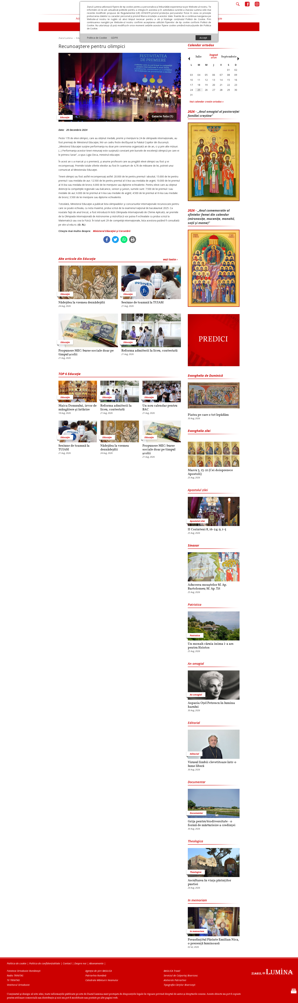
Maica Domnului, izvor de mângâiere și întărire (77, 408)
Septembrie (229, 57)
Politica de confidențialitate (44, 963)
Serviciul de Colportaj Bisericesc (181, 975)
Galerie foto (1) (162, 116)
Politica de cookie (16, 963)
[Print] (133, 239)
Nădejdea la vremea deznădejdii (81, 303)
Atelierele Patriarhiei (175, 980)
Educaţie (64, 117)
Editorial (194, 723)
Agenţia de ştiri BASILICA (98, 970)
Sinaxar (193, 545)
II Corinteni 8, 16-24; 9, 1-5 (207, 530)
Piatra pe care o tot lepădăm (208, 415)
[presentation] (188, 57)
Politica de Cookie (97, 37)
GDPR (114, 37)
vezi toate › (170, 259)
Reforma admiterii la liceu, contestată (149, 351)
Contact (67, 963)
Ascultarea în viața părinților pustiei (209, 882)
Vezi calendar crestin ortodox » (206, 101)
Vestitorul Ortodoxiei (18, 984)
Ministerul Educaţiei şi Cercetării (111, 231)
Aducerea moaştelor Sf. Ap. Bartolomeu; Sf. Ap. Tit (207, 587)
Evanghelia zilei (199, 431)
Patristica (194, 604)
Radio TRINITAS (15, 975)
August (213, 56)
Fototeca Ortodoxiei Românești (24, 970)
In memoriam (197, 900)
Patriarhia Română (95, 975)
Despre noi (80, 963)
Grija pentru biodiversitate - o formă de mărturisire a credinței (211, 823)
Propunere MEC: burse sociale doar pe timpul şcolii (86, 353)
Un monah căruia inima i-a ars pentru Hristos (211, 646)
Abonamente (96, 963)
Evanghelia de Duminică (205, 375)
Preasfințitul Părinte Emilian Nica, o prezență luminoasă (213, 942)
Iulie (199, 57)
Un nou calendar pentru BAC (159, 408)
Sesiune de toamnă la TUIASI (142, 303)
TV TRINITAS (13, 980)
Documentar (196, 782)
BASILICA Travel (172, 970)
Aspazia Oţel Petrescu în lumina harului (211, 705)
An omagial (196, 663)
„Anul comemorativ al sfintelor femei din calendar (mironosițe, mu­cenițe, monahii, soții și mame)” (211, 216)
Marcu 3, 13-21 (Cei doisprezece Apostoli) (210, 472)
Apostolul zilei (198, 490)
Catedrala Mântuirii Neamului (101, 980)
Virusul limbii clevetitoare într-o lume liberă (212, 764)
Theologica (195, 841)
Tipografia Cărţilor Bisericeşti (179, 984)
